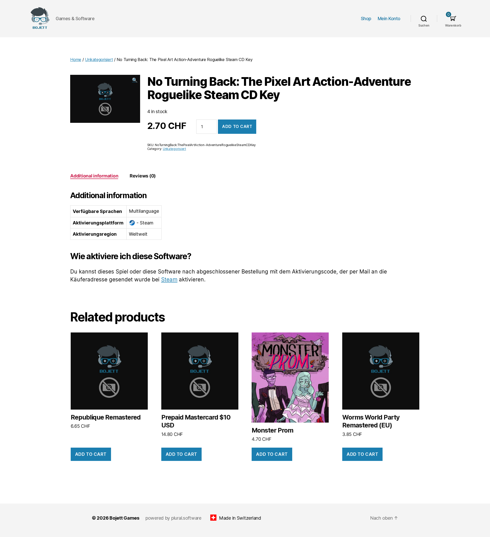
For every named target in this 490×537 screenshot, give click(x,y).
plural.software (186, 518)
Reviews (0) (143, 175)
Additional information (94, 175)
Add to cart (237, 126)
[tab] (94, 175)
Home (75, 59)
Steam (169, 279)
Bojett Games (124, 518)
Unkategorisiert (99, 59)
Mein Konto (389, 18)
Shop (366, 18)
